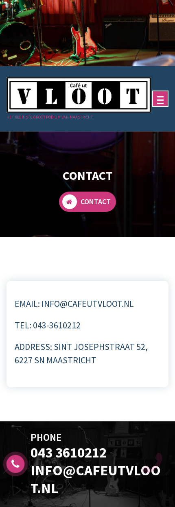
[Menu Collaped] (160, 99)
